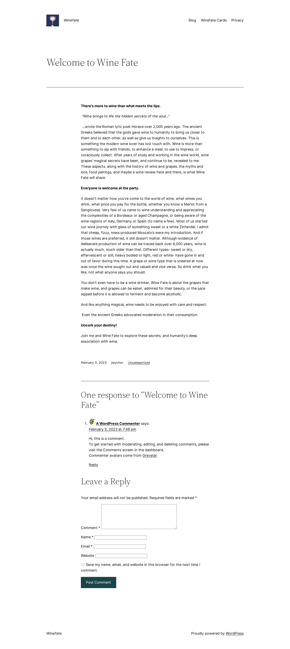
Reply (93, 465)
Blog (192, 20)
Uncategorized (139, 362)
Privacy (237, 20)
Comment (90, 528)
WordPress (235, 633)
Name (87, 537)
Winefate (71, 20)
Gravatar (149, 455)
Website (87, 555)
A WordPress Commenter (118, 423)
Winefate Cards (214, 20)
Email (87, 546)
